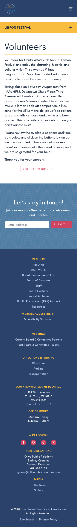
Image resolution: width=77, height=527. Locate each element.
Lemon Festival (17, 27)
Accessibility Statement (38, 319)
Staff (39, 285)
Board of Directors (38, 280)
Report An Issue (39, 296)
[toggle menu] (71, 8)
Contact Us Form (36, 404)
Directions (38, 363)
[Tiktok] (43, 442)
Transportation (38, 374)
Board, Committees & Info (38, 275)
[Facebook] (23, 442)
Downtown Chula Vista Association (43, 509)
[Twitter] (53, 442)
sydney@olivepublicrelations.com (39, 472)
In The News (38, 485)
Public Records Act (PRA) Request (38, 301)
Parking (39, 368)
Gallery (38, 490)
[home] (10, 8)
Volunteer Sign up (38, 169)
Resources (38, 306)
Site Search (27, 519)
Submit (59, 224)
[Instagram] (33, 442)
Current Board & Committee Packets (38, 339)
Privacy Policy (48, 519)
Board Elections (38, 291)
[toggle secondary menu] (71, 27)
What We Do (38, 270)
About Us (38, 264)
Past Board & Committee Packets (38, 345)
